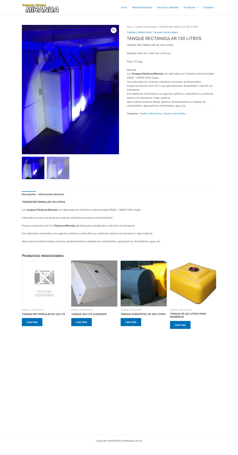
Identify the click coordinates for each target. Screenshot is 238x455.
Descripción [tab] (29, 194)
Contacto (208, 7)
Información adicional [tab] (51, 194)
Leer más (32, 322)
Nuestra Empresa (142, 7)
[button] (196, 7)
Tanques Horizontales (145, 27)
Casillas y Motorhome (139, 32)
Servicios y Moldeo (168, 7)
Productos (189, 7)
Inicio (124, 7)
